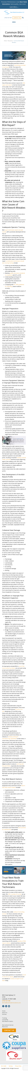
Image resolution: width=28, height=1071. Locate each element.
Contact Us (17, 17)
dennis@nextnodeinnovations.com (11, 1002)
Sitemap (11, 1066)
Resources (10, 40)
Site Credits (4, 1066)
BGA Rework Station (7, 1021)
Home (5, 40)
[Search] (23, 17)
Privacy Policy (18, 1066)
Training (4, 1018)
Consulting (5, 1019)
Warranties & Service (7, 1025)
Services (4, 1014)
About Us (4, 1012)
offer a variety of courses (14, 894)
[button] (9, 1030)
